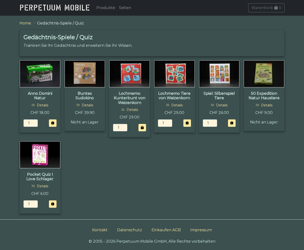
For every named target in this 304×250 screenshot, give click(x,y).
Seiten (125, 7)
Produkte (105, 7)
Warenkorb (266, 7)
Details (42, 105)
